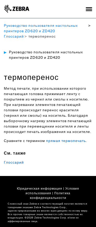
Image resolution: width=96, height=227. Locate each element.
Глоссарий (14, 36)
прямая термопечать (66, 141)
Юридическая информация (39, 188)
